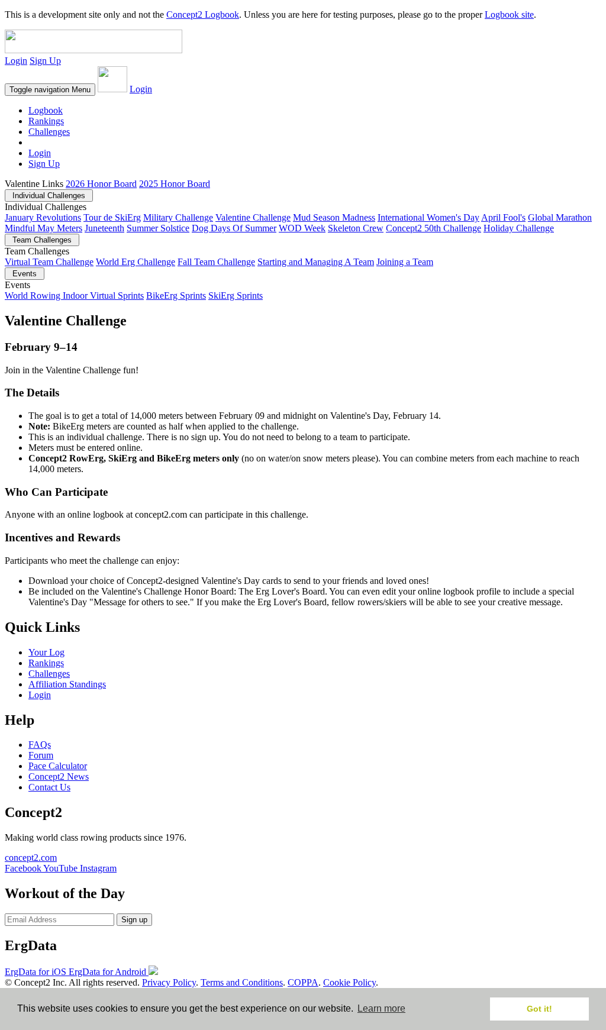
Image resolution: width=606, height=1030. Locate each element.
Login (16, 61)
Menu (50, 89)
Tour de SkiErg (112, 217)
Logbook (45, 110)
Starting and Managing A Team (315, 262)
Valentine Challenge (253, 217)
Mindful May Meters (43, 228)
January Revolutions (43, 217)
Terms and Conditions (242, 982)
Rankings (46, 121)
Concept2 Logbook (202, 14)
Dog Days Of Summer (234, 228)
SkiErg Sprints (235, 295)
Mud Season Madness (334, 217)
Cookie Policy (349, 982)
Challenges (49, 132)
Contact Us (49, 787)
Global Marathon (560, 217)
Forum (40, 755)
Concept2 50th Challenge (433, 228)
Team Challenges (42, 239)
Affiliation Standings (67, 684)
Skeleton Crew (355, 228)
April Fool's (503, 217)
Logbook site (509, 14)
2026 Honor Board (101, 184)
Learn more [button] (381, 1008)
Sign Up (45, 61)
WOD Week (302, 228)
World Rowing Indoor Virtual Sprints (74, 295)
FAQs (39, 745)
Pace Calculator (57, 766)
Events (24, 273)
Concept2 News (58, 776)
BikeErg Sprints (176, 295)
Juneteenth (104, 228)
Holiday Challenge (518, 228)
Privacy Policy (169, 982)
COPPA (303, 982)
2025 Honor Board (174, 184)
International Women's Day (428, 217)
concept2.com (31, 858)
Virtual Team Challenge (49, 262)
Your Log (46, 652)
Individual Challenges (48, 195)
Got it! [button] (539, 1008)
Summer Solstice (158, 228)
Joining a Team (404, 262)
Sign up (134, 919)
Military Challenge (178, 217)
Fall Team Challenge (216, 262)
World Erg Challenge (135, 262)
